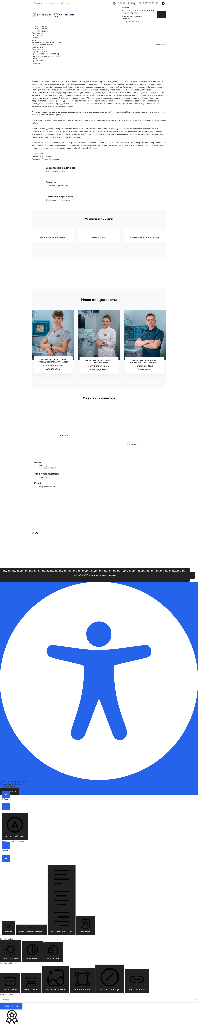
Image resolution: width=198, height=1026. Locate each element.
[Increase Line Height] (6, 845)
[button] (191, 575)
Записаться (161, 44)
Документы (37, 35)
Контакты (36, 63)
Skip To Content (7, 994)
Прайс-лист (37, 61)
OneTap (18, 784)
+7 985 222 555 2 (125, 3)
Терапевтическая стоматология (46, 42)
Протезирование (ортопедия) (45, 54)
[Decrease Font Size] (6, 806)
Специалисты (38, 33)
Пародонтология (39, 51)
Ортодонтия (37, 49)
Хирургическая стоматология (45, 56)
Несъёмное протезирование (53, 237)
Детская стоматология (42, 44)
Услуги (35, 40)
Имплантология (39, 47)
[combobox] (95, 575)
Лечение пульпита (99, 237)
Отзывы (35, 38)
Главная (35, 24)
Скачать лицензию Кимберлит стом (61, 280)
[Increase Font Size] (6, 794)
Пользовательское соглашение (42, 547)
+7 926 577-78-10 (145, 3)
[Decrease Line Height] (6, 858)
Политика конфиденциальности (42, 544)
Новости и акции (40, 31)
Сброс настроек (11, 1006)
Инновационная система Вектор (145, 237)
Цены (34, 58)
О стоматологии (39, 26)
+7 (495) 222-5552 (46, 477)
